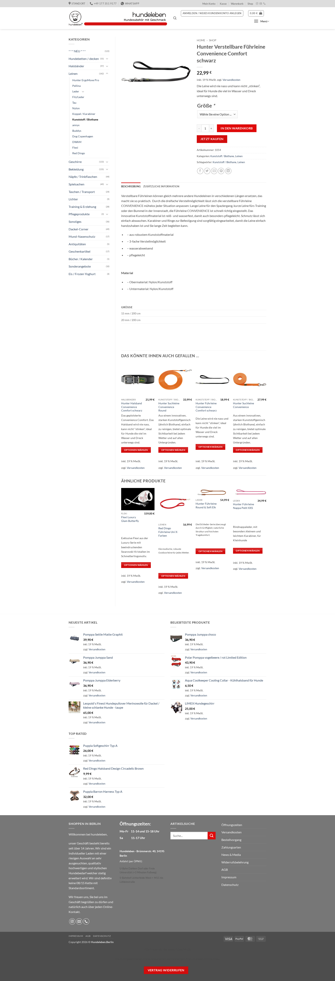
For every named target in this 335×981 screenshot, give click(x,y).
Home (201, 40)
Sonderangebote (80, 266)
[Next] (266, 544)
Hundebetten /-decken (84, 58)
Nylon (76, 108)
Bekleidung (76, 169)
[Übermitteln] (211, 835)
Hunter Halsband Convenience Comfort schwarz (131, 407)
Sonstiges (75, 221)
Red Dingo (78, 153)
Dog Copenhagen (82, 136)
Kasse (223, 3)
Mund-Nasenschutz (82, 236)
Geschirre (75, 162)
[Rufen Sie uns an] (264, 3)
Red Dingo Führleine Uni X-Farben (168, 532)
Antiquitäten (77, 244)
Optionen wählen (136, 450)
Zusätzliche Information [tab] (161, 186)
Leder (75, 91)
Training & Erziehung (82, 206)
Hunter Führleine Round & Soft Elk (206, 505)
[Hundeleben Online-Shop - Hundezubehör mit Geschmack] (118, 18)
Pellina (76, 85)
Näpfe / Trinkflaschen (83, 176)
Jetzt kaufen (212, 139)
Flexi (75, 147)
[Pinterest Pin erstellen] (221, 171)
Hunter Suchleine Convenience (243, 405)
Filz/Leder (78, 97)
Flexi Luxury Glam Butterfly (130, 518)
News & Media (231, 854)
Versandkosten (231, 79)
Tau (74, 102)
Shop (250, 3)
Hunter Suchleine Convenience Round (168, 407)
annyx (75, 125)
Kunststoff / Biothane (85, 119)
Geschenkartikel (79, 251)
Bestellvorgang (231, 840)
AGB (224, 869)
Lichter (73, 199)
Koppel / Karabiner (83, 113)
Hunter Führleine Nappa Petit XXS (243, 506)
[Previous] (121, 544)
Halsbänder (76, 66)
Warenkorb (237, 3)
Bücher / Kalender (81, 259)
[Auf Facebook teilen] (200, 171)
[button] (174, 18)
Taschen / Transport (82, 192)
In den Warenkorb (237, 128)
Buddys (76, 130)
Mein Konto (208, 3)
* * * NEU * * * (77, 51)
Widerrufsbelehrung (235, 862)
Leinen (73, 73)
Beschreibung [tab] (131, 186)
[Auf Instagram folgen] (257, 3)
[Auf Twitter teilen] (207, 171)
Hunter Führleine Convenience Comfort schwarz (206, 407)
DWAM (76, 142)
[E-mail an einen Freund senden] (214, 171)
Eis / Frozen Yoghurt (82, 274)
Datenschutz (229, 884)
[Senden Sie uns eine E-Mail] (261, 3)
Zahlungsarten (231, 847)
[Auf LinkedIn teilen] (228, 171)
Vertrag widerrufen (166, 970)
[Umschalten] (107, 58)
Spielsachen (76, 184)
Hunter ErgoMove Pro (85, 80)
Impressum (228, 877)
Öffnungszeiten (231, 825)
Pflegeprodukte (79, 214)
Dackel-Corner (78, 229)
